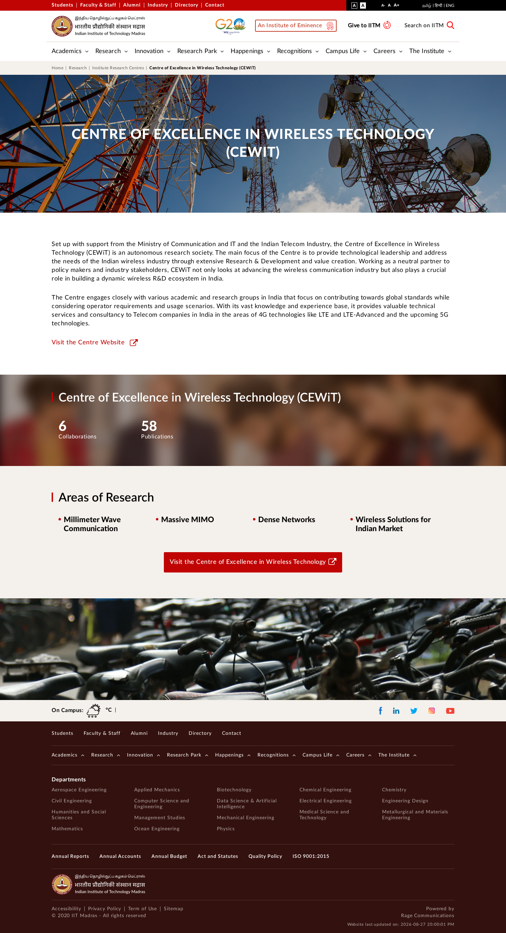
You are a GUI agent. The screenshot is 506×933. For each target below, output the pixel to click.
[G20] (232, 26)
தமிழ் (426, 5)
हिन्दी (438, 5)
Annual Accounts (120, 856)
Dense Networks (286, 520)
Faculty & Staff (98, 5)
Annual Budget (169, 856)
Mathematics (67, 828)
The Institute (426, 51)
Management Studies (159, 817)
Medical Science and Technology (324, 815)
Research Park (197, 51)
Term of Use (142, 908)
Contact (214, 5)
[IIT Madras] (98, 26)
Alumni (132, 5)
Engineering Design (405, 801)
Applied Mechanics (157, 790)
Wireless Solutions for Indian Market (393, 524)
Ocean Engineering (157, 828)
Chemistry (394, 790)
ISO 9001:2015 (311, 856)
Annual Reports (70, 856)
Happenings (247, 51)
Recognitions (294, 51)
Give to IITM (364, 25)
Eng (450, 5)
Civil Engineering (72, 801)
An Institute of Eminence (290, 25)
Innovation (149, 51)
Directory (186, 5)
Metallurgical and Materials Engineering (415, 815)
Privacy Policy (105, 908)
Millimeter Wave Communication (92, 524)
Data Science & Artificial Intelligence (247, 804)
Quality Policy (265, 856)
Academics (67, 51)
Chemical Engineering (325, 790)
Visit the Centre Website (88, 342)
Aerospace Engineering (79, 790)
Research (108, 51)
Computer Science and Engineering (161, 804)
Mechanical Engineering (245, 817)
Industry (158, 5)
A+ (396, 6)
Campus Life (343, 51)
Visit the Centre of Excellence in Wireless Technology (248, 562)
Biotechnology (234, 790)
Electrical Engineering (325, 801)
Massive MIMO (187, 520)
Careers (384, 51)
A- (383, 7)
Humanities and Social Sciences (79, 815)
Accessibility (66, 908)
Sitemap (173, 908)
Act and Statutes (218, 856)
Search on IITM (424, 25)
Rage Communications (427, 915)
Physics (226, 828)
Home (57, 68)
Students (62, 5)
